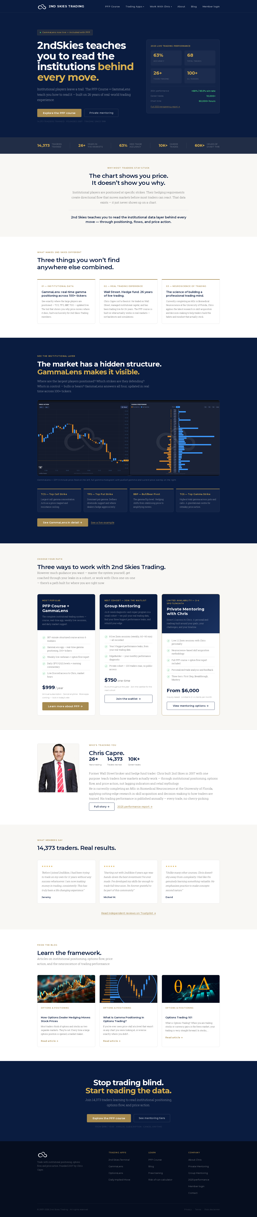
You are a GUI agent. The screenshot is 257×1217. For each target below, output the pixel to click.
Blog (194, 6)
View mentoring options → (191, 705)
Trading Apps (135, 6)
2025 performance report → (134, 806)
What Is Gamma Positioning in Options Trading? (123, 1019)
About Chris (194, 1159)
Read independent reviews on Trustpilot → (128, 913)
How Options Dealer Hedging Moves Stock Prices (65, 1019)
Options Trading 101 (178, 1017)
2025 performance (198, 1179)
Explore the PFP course (59, 113)
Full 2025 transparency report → (165, 106)
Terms (198, 1209)
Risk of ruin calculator (160, 1179)
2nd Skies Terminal (119, 1159)
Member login (196, 1186)
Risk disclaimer (212, 1209)
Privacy (188, 1209)
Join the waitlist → (128, 698)
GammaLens (116, 1166)
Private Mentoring (198, 1166)
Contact (193, 1192)
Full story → (101, 806)
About (181, 6)
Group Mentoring (198, 1173)
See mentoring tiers (152, 1118)
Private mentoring (101, 112)
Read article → (49, 1041)
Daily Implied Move (119, 1179)
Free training (155, 1173)
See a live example (102, 522)
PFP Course (112, 6)
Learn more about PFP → (65, 706)
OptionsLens (116, 1173)
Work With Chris (161, 6)
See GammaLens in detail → (62, 522)
